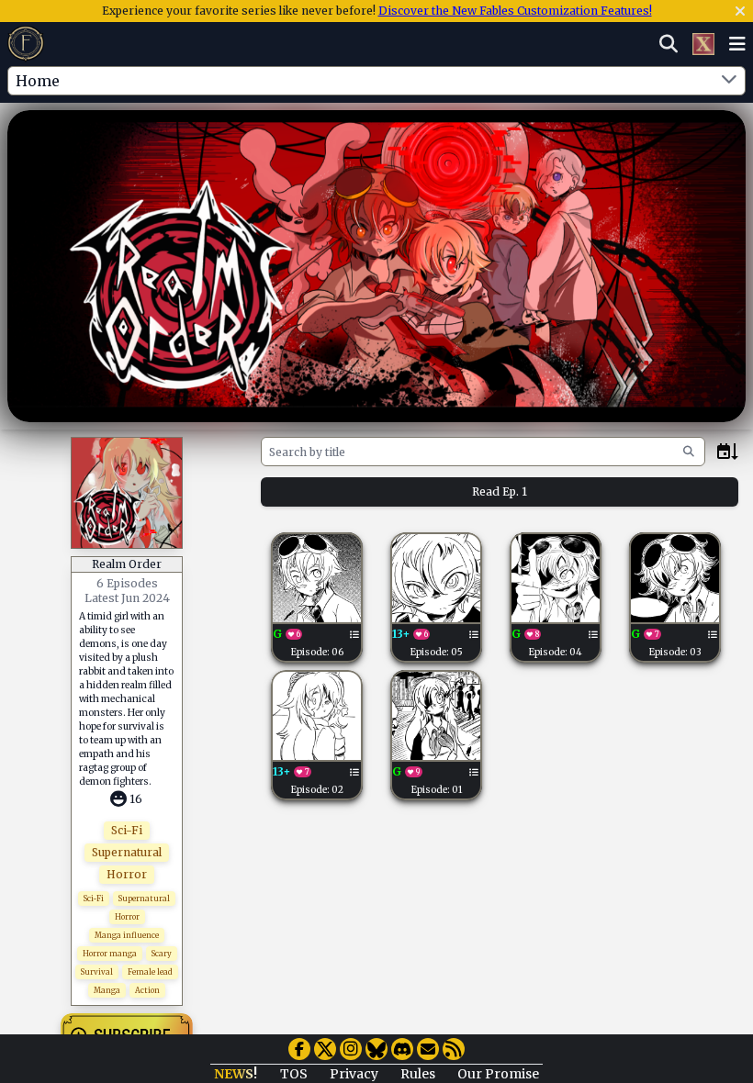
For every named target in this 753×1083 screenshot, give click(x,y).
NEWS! (235, 1074)
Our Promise (498, 1074)
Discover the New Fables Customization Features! (515, 10)
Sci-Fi (126, 830)
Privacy (354, 1074)
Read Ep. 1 (499, 491)
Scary (162, 953)
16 (135, 799)
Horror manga (110, 953)
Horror (127, 874)
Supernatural (127, 852)
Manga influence (127, 935)
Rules (417, 1074)
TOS (294, 1074)
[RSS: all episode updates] (454, 1049)
